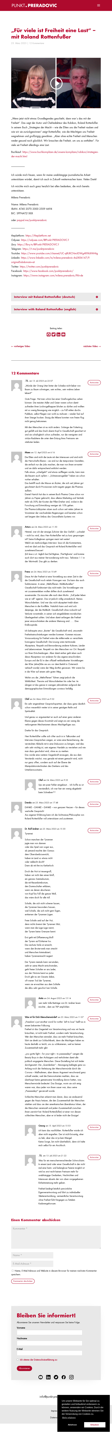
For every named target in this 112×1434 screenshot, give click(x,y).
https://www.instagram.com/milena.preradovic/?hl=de (53, 275)
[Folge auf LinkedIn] (48, 1377)
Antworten (94, 383)
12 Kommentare (36, 43)
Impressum (56, 1411)
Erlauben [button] (95, 1425)
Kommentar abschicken (23, 1281)
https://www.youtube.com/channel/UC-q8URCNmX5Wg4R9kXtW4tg (59, 253)
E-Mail (20, 1349)
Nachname (22, 1338)
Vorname (21, 1328)
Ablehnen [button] (72, 1425)
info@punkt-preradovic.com (56, 1396)
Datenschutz (56, 1418)
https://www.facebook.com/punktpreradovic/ (48, 271)
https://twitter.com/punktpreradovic (39, 266)
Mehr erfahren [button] (69, 1418)
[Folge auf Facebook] (63, 1377)
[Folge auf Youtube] (40, 1377)
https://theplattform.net (38, 235)
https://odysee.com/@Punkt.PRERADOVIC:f (45, 240)
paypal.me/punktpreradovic (32, 220)
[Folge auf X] (56, 1377)
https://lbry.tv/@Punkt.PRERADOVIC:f (38, 244)
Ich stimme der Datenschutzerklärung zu (38, 1360)
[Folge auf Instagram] (71, 1377)
